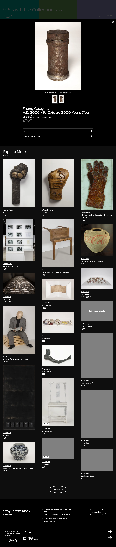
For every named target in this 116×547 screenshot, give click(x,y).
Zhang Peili (7, 264)
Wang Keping (9, 210)
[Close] (112, 22)
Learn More (8, 535)
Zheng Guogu (34, 108)
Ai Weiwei (7, 297)
